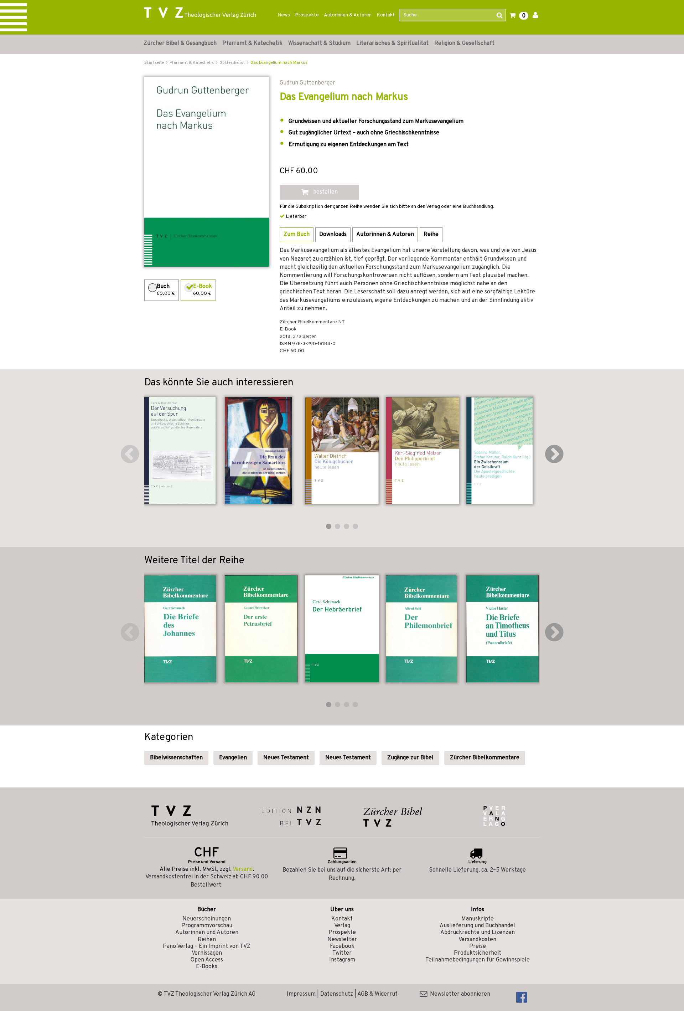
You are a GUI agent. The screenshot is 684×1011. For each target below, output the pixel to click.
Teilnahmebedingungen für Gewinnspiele (477, 960)
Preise (477, 946)
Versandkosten (477, 939)
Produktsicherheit (477, 953)
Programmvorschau (206, 925)
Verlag (342, 925)
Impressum (301, 994)
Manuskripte (477, 919)
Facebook (342, 946)
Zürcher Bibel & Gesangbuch (180, 43)
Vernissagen (207, 953)
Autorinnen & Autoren (348, 15)
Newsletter (342, 939)
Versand (243, 869)
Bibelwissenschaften (176, 757)
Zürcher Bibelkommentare (484, 757)
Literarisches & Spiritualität (392, 43)
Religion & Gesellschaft (464, 43)
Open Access (207, 960)
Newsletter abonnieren (458, 994)
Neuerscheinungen (206, 919)
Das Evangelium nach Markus (278, 63)
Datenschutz (336, 994)
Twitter (342, 953)
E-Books (206, 966)
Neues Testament (286, 757)
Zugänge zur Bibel (410, 757)
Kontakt (386, 15)
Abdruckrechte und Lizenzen (477, 932)
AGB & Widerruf (377, 994)
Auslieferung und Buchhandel (477, 925)
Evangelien (233, 757)
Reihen (207, 939)
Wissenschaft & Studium (319, 43)
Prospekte (307, 15)
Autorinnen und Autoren (206, 932)
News (284, 15)
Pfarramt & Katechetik (252, 43)
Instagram (342, 960)
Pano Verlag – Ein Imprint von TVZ (206, 946)
